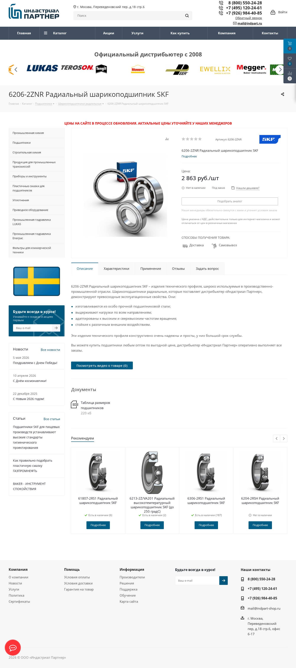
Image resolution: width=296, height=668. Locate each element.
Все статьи (52, 419)
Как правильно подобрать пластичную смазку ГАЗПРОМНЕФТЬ (32, 465)
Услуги (14, 589)
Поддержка (128, 589)
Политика (16, 595)
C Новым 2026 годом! (28, 399)
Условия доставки (78, 583)
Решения (127, 583)
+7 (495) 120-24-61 (244, 8)
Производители (132, 577)
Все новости (50, 349)
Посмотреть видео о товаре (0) (101, 365)
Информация (132, 569)
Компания (18, 569)
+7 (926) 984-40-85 (244, 13)
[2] (188, 139)
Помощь (72, 569)
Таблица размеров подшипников (95, 405)
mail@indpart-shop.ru (264, 608)
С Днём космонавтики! (30, 381)
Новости (15, 583)
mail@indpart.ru (249, 23)
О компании (18, 577)
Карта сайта (129, 601)
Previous (276, 439)
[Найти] (187, 15)
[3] (192, 139)
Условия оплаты (77, 577)
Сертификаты (19, 601)
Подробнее (98, 525)
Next (283, 439)
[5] (200, 139)
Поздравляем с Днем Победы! (35, 363)
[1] (184, 139)
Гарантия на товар (79, 589)
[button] (280, 70)
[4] (196, 139)
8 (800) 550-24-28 (261, 579)
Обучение (128, 595)
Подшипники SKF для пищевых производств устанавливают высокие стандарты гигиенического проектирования (36, 437)
